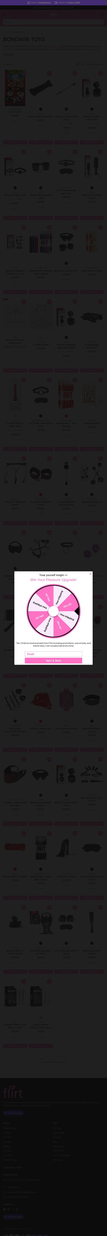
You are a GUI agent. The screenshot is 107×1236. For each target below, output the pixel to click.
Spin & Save (53, 660)
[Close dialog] (90, 574)
